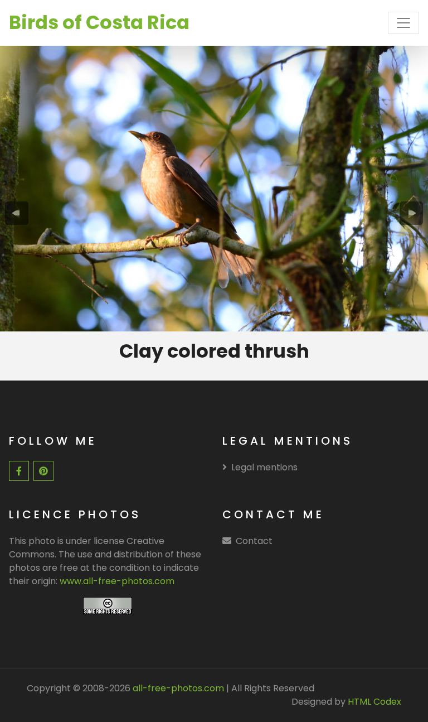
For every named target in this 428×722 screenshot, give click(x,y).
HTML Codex (374, 701)
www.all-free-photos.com (117, 581)
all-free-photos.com (177, 688)
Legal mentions (264, 467)
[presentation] (16, 213)
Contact (254, 541)
